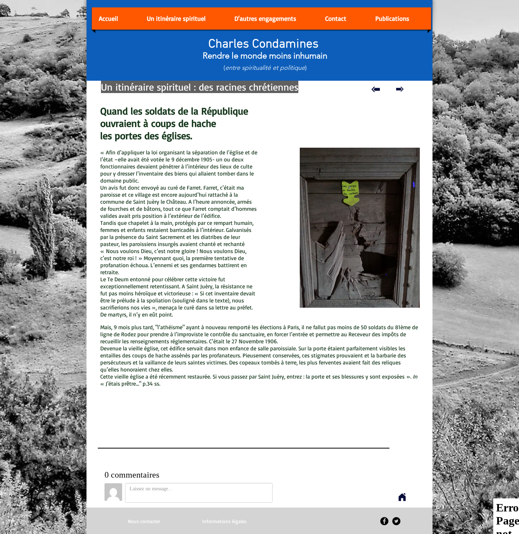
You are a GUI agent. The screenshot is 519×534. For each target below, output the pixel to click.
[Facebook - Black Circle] (384, 521)
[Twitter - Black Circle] (396, 521)
